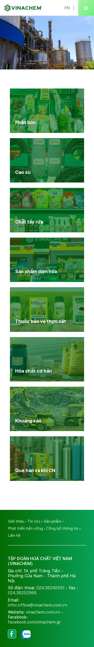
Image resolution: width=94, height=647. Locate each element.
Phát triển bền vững (25, 528)
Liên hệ (14, 535)
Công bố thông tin (62, 528)
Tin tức (34, 521)
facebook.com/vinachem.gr (34, 622)
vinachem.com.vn (43, 612)
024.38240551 (50, 587)
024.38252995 (22, 592)
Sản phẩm (52, 521)
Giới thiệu (16, 521)
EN (67, 7)
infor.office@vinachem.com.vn (37, 605)
